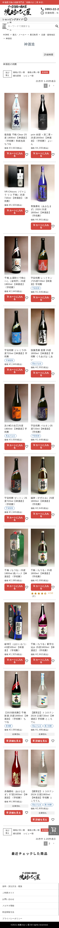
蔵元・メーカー (20, 35)
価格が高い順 (33, 72)
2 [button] (49, 85)
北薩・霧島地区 (48, 35)
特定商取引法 (8, 912)
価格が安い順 (19, 72)
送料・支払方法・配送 (12, 886)
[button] (53, 85)
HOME (6, 35)
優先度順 (17, 76)
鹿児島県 (34, 35)
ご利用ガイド (8, 893)
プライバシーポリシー (12, 918)
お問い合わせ (8, 899)
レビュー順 (29, 76)
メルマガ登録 (8, 906)
